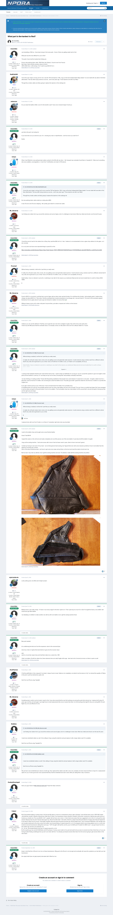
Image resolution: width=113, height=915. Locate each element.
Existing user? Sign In (92, 3)
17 (14, 737)
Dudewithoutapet (14, 782)
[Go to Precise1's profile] (14, 271)
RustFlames (14, 670)
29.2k (14, 87)
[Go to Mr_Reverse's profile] (14, 216)
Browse (31, 8)
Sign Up (103, 3)
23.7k (14, 170)
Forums (8, 12)
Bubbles (14, 724)
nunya (14, 157)
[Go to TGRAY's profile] (14, 816)
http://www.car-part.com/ (40, 785)
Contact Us (56, 909)
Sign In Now (80, 890)
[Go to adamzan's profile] (14, 106)
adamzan (14, 101)
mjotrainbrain (14, 577)
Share (91, 41)
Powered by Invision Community (56, 912)
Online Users (28, 12)
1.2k (15, 62)
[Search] (105, 8)
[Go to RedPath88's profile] (14, 79)
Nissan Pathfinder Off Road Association (17, 8)
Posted (27, 48)
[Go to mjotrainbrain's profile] (14, 582)
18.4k (14, 114)
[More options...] (104, 49)
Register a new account (33, 890)
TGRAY (13, 811)
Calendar (15, 12)
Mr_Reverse (14, 210)
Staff (21, 12)
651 (15, 224)
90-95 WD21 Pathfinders (27, 42)
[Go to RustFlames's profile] (14, 675)
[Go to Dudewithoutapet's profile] (14, 787)
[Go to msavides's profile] (9, 41)
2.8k (15, 590)
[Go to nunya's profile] (14, 162)
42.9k (14, 279)
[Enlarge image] (61, 484)
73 (14, 683)
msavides (16, 40)
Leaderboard (37, 12)
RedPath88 (14, 74)
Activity (37, 8)
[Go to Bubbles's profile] (14, 729)
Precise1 (14, 266)
